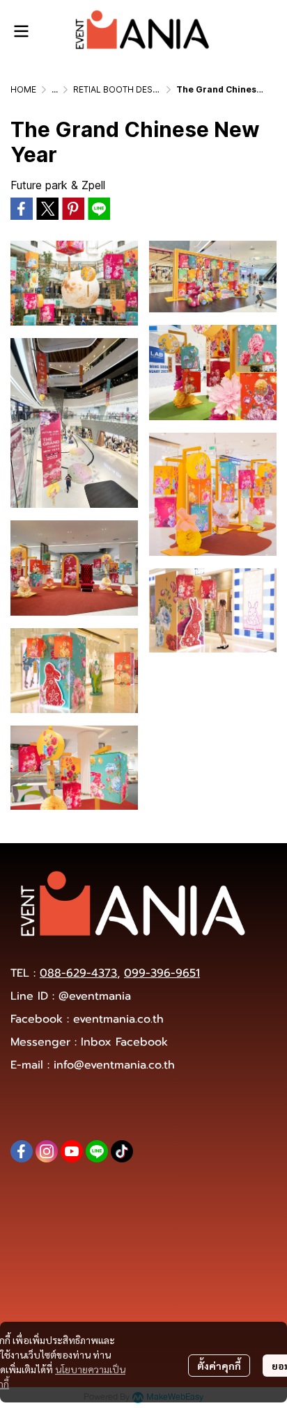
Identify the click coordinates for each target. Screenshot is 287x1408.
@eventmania (95, 996)
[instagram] (47, 1151)
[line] (97, 1151)
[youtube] (72, 1151)
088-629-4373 (78, 973)
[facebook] (21, 1151)
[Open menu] (21, 31)
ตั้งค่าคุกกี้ (219, 1365)
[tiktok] (122, 1151)
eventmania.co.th (118, 1019)
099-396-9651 (162, 973)
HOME (23, 89)
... (55, 89)
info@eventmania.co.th (114, 1065)
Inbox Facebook (124, 1042)
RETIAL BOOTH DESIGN (120, 89)
